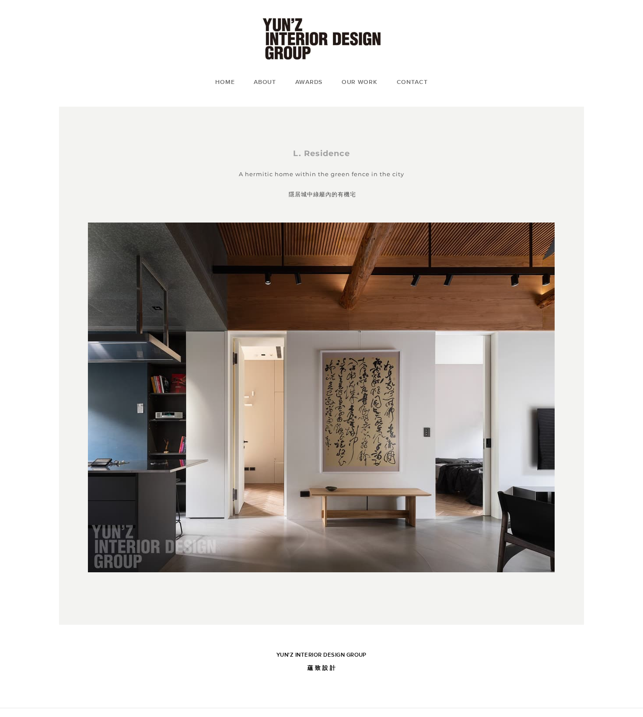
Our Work (359, 81)
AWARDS (308, 81)
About (265, 81)
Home (224, 81)
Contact (412, 81)
